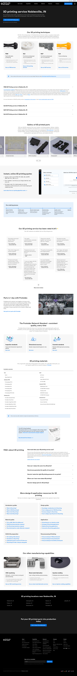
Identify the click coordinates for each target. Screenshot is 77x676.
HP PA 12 (42, 375)
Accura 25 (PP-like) (44, 399)
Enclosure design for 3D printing (49, 512)
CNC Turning (34, 645)
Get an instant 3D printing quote (38, 625)
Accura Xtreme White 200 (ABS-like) (47, 404)
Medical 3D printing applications (50, 526)
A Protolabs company (26, 647)
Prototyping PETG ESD (9, 392)
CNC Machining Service (36, 642)
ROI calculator (45, 653)
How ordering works (25, 642)
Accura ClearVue (43, 402)
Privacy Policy (55, 647)
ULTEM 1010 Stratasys (44, 395)
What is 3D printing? (11, 508)
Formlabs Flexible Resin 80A (10, 406)
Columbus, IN (49, 605)
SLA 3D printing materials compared (15, 526)
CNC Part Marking (35, 649)
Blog (54, 650)
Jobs (54, 640)
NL (73, 671)
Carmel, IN (9, 605)
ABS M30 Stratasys (44, 392)
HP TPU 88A (42, 381)
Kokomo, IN (48, 600)
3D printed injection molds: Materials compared (18, 528)
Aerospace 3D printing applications (50, 524)
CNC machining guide (47, 647)
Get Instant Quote (66, 645)
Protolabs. (49, 365)
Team (54, 642)
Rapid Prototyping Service (37, 653)
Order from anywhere (47, 651)
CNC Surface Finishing (36, 647)
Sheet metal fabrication (32, 557)
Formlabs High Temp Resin (10, 408)
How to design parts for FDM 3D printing (51, 510)
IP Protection (24, 645)
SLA (58, 42)
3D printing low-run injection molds (50, 522)
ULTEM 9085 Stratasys (44, 388)
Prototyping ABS (8, 388)
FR (69, 671)
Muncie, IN (48, 603)
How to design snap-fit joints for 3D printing (52, 513)
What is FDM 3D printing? (13, 510)
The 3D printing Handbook (45, 643)
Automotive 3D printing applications (50, 528)
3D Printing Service (35, 640)
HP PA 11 (42, 377)
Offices (64, 640)
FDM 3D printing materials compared (15, 524)
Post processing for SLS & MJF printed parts (52, 540)
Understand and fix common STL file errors (17, 540)
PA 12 (6, 375)
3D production (50, 130)
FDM (5, 42)
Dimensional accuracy (31, 335)
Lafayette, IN (67, 600)
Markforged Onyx (43, 386)
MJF (40, 42)
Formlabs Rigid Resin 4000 (10, 404)
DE (66, 671)
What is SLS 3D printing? (12, 513)
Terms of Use (55, 648)
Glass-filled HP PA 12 (44, 379)
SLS (22, 42)
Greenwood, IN (29, 605)
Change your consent (24, 670)
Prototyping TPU (8, 386)
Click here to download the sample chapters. (33, 432)
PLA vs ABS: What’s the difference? (15, 522)
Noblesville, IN (10, 600)
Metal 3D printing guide (47, 650)
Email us (64, 642)
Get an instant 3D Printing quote (11, 19)
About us (23, 640)
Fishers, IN (9, 603)
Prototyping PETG (8, 382)
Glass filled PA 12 (8, 377)
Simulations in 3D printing (13, 538)
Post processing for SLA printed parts (51, 538)
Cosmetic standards (55, 335)
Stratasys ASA (43, 390)
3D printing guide (46, 645)
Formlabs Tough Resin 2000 (10, 402)
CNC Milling (34, 644)
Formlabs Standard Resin (10, 397)
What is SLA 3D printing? (13, 512)
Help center (65, 644)
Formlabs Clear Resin (9, 399)
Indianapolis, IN (29, 600)
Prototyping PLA (8, 390)
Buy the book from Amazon (25, 437)
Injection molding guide (47, 648)
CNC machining (7, 557)
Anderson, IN (29, 603)
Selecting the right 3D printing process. (49, 76)
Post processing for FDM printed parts (51, 536)
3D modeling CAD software (13, 536)
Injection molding (55, 557)
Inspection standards (8, 335)
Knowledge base (46, 640)
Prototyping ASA (8, 384)
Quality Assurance (25, 644)
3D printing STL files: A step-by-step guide (17, 542)
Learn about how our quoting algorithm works (15, 190)
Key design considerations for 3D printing (52, 508)
